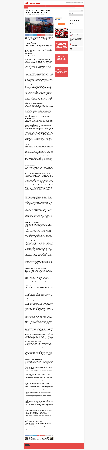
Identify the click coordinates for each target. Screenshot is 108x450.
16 (70, 20)
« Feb (75, 24)
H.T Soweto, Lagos (33, 14)
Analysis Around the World (33, 6)
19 (76, 20)
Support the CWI (49, 6)
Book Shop (72, 2)
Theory (68, 2)
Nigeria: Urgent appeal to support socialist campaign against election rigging (75, 31)
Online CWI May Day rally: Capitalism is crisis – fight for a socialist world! (77, 44)
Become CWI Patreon (62, 23)
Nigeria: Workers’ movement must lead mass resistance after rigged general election (76, 39)
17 (72, 20)
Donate (77, 2)
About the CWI (42, 6)
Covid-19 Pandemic (39, 14)
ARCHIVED (27, 445)
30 (70, 23)
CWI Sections (55, 6)
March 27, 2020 (28, 14)
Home (25, 6)
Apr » (77, 24)
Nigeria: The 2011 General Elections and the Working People (76, 48)
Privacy (81, 2)
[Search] (82, 11)
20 (78, 20)
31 (72, 23)
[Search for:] (79, 7)
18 (74, 20)
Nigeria (43, 14)
